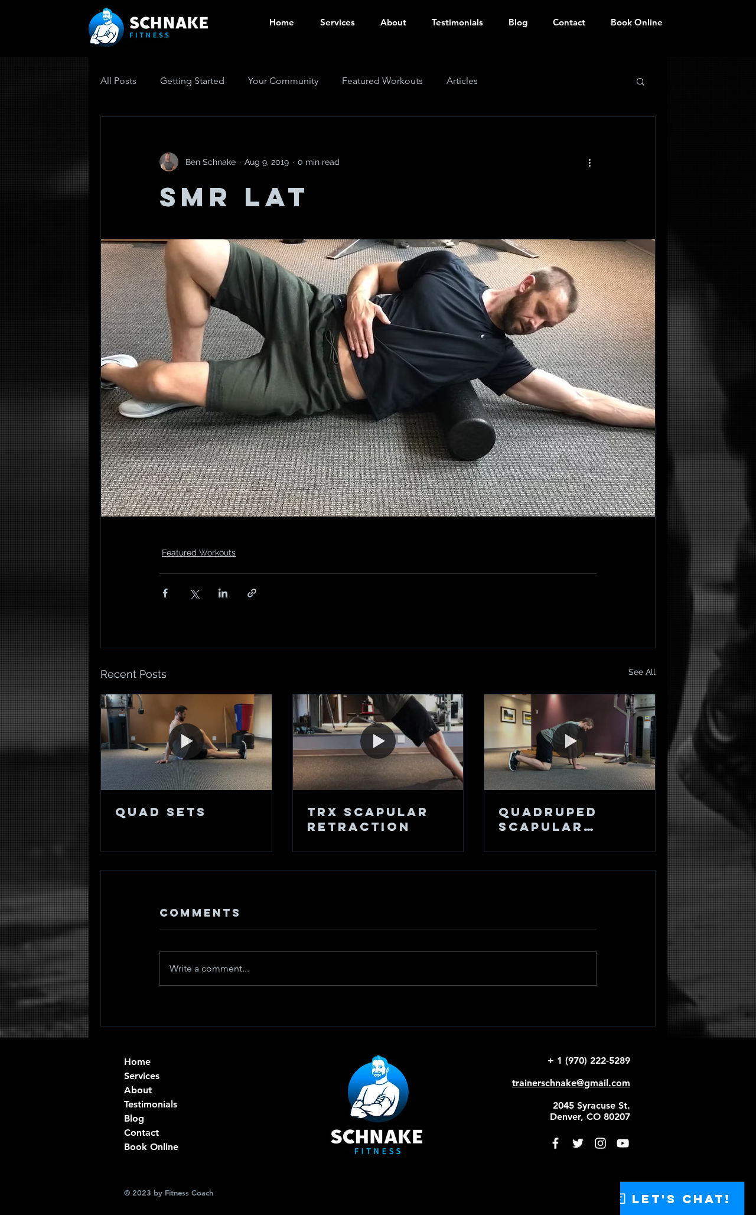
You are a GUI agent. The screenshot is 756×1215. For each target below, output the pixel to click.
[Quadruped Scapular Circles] (569, 742)
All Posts (118, 80)
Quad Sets (161, 811)
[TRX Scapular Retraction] (378, 742)
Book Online (151, 1146)
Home (137, 1061)
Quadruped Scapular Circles (548, 819)
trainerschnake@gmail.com (571, 1083)
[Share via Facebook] (165, 593)
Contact (141, 1132)
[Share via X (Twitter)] (194, 593)
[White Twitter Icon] (578, 1143)
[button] (389, 22)
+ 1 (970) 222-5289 (589, 1060)
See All (642, 672)
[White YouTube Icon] (622, 1143)
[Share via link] (252, 593)
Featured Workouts (382, 80)
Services (141, 1075)
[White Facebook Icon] (555, 1143)
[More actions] (589, 162)
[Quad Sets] (186, 742)
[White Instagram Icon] (600, 1143)
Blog (134, 1118)
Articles (462, 80)
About (138, 1090)
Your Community (283, 80)
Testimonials (150, 1104)
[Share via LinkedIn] (223, 593)
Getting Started (192, 80)
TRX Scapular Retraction (368, 819)
